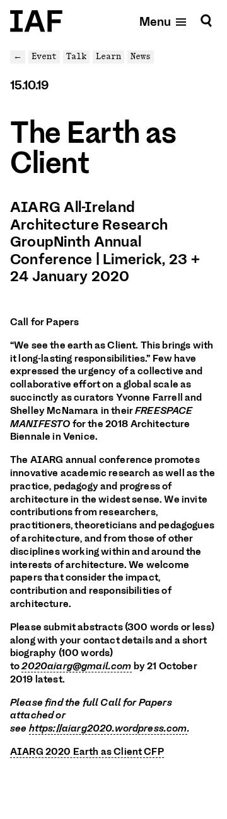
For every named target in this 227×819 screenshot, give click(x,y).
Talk (76, 56)
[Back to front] (36, 21)
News (141, 56)
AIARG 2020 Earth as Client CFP (87, 751)
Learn (108, 56)
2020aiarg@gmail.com (76, 666)
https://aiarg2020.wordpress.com (108, 728)
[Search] (206, 21)
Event (44, 56)
